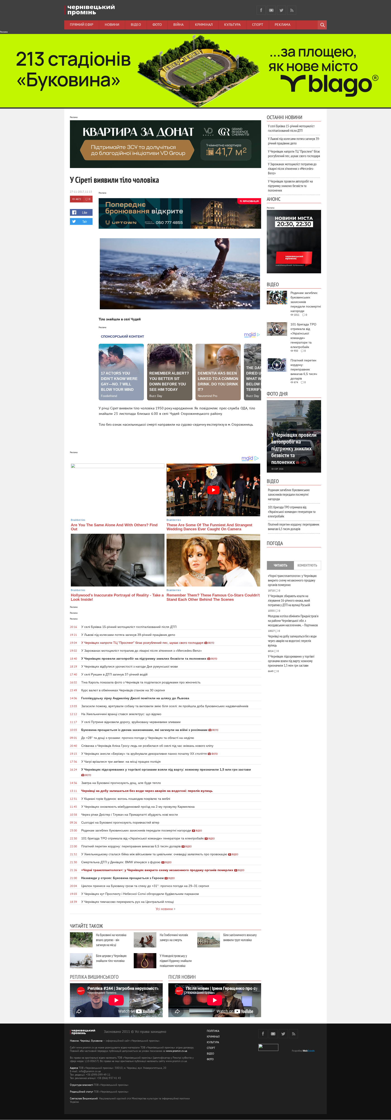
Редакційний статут (81, 1092)
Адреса (74, 1068)
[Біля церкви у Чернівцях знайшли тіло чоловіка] (81, 960)
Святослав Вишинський (84, 1099)
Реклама (282, 25)
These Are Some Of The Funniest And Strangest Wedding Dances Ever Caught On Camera (209, 527)
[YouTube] (271, 10)
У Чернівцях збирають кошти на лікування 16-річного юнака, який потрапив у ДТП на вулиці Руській (289, 600)
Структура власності (81, 1085)
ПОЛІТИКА (213, 1031)
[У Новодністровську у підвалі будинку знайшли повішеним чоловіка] (145, 960)
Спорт (257, 25)
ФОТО (210, 1059)
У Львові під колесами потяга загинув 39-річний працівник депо (294, 140)
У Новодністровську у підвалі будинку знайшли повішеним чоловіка (176, 960)
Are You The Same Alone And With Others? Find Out (114, 527)
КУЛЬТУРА (213, 1042)
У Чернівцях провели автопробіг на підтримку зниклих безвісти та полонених (290, 185)
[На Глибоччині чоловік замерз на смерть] (145, 939)
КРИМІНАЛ (213, 1037)
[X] (281, 10)
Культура (232, 25)
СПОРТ (211, 1048)
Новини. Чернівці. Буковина (86, 1041)
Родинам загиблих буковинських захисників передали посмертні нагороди (289, 494)
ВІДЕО (210, 1054)
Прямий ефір (81, 25)
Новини (112, 25)
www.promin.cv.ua (176, 1051)
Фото (157, 25)
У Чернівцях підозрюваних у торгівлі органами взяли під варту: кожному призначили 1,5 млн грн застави (291, 661)
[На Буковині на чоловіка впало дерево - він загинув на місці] (81, 939)
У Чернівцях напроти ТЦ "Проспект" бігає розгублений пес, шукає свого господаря (294, 153)
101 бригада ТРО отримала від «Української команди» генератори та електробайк (291, 511)
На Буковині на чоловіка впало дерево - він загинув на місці (111, 940)
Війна (178, 25)
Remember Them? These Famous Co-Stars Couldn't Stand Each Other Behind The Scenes (213, 597)
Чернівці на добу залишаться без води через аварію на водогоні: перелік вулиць (292, 640)
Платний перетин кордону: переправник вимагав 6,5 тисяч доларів (293, 526)
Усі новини (164, 909)
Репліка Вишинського (94, 976)
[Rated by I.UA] (268, 1050)
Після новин (182, 976)
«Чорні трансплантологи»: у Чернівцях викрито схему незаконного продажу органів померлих (292, 580)
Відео (136, 25)
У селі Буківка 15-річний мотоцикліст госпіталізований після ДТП (291, 128)
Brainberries (78, 520)
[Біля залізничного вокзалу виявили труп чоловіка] (208, 939)
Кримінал (204, 25)
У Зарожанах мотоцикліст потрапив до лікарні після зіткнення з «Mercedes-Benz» (292, 168)
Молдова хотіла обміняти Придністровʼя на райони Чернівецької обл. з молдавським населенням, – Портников (293, 620)
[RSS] (291, 10)
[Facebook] (261, 10)
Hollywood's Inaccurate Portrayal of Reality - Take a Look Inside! (117, 597)
